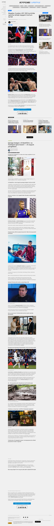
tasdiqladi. (26, 307)
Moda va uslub (24, 7)
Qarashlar (4, 7)
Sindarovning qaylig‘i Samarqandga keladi (28, 121)
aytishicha (15, 466)
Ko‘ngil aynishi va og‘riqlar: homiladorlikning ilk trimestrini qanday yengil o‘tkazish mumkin (44, 52)
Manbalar (4, 10)
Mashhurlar (16, 7)
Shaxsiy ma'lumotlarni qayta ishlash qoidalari (44, 520)
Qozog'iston (4, 23)
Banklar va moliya (3, 9)
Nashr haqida (26, 519)
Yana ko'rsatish (30, 137)
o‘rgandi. (22, 345)
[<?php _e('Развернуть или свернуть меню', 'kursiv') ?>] (5, 22)
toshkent (18, 152)
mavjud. (25, 406)
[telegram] (27, 517)
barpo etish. (28, 467)
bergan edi (22, 106)
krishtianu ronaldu (13, 152)
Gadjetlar (30, 5)
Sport (38, 7)
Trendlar (44, 7)
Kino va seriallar (39, 5)
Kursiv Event (4, 14)
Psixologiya (32, 7)
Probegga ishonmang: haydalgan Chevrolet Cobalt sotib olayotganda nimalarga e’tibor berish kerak (45, 25)
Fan (26, 5)
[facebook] (23, 517)
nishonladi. (21, 223)
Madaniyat (47, 5)
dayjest (9, 152)
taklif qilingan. (14, 380)
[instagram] (25, 517)
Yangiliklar (4, 6)
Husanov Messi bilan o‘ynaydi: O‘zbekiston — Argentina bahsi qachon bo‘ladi (44, 122)
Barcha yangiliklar (14, 5)
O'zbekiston (4, 24)
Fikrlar (5, 11)
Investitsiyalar (4, 8)
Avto (22, 5)
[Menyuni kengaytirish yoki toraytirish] (5, 16)
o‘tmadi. (17, 222)
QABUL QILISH (38, 521)
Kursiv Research (4, 12)
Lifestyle (4, 13)
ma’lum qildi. (14, 188)
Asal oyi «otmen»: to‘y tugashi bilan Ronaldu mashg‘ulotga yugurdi (13, 121)
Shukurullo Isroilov (19, 305)
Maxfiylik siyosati (41, 519)
